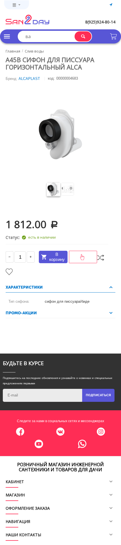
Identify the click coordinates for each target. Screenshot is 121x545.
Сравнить (100, 257)
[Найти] (83, 36)
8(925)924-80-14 (100, 22)
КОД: (51, 78)
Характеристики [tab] (24, 287)
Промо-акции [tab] (21, 313)
